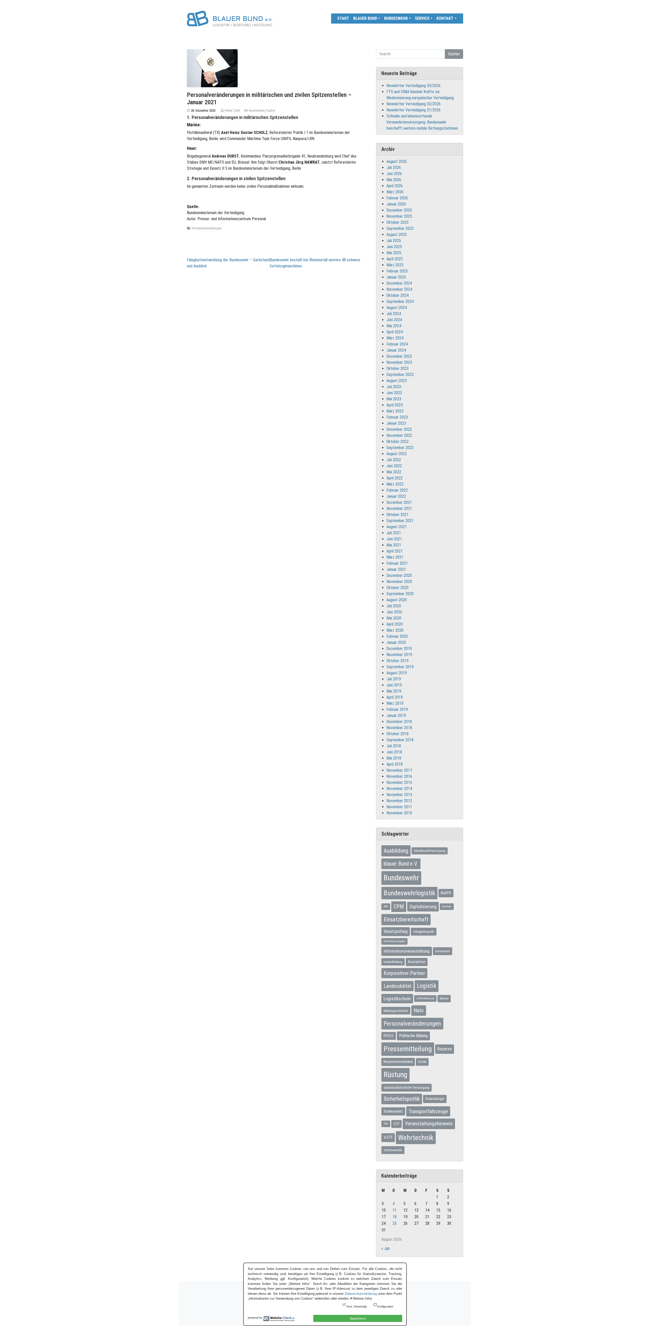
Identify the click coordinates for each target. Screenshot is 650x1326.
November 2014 (399, 788)
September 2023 (400, 374)
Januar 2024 (396, 350)
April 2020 (394, 624)
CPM (399, 906)
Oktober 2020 (397, 587)
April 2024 (394, 332)
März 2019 (394, 703)
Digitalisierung (423, 906)
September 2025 (400, 228)
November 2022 (399, 435)
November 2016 (399, 776)
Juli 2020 (393, 606)
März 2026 (394, 192)
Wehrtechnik (415, 1137)
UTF (396, 1124)
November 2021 (399, 508)
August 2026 (396, 161)
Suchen (454, 53)
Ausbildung (396, 850)
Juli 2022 (393, 459)
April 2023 (394, 405)
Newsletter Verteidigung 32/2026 (413, 103)
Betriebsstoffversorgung (429, 851)
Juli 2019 (393, 679)
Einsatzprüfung (396, 931)
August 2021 (396, 526)
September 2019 (400, 666)
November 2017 (399, 770)
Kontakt (444, 18)
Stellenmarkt (393, 1111)
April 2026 (394, 185)
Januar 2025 (396, 277)
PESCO (389, 1036)
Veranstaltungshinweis (429, 1124)
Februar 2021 (397, 563)
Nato (419, 1010)
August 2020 (396, 599)
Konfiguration (385, 1306)
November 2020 (399, 581)
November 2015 (399, 782)
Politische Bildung (413, 1035)
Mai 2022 (393, 472)
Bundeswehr (396, 18)
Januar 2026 (396, 204)
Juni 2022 (394, 465)
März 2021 (394, 557)
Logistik (426, 985)
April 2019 (394, 697)
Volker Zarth (232, 110)
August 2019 (396, 672)
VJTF (388, 1137)
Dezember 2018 (399, 721)
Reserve (444, 1049)
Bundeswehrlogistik (409, 893)
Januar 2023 (396, 423)
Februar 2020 (397, 636)
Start (343, 18)
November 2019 (399, 654)
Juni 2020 (394, 612)
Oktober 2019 (397, 660)
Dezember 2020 (399, 575)
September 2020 (400, 593)
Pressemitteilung (408, 1049)
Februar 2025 (397, 271)
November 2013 (399, 794)
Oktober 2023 (397, 368)
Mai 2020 (393, 618)
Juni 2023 (394, 392)
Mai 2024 (393, 325)
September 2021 (400, 520)
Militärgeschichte (396, 1011)
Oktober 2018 (397, 733)
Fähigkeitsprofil (423, 931)
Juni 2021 (394, 539)
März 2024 (394, 338)
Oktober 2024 (397, 295)
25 (395, 1223)
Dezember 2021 (399, 502)
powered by (255, 1317)
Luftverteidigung (425, 998)
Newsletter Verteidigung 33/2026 (413, 85)
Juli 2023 (393, 386)
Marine (444, 998)
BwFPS (446, 893)
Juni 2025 (394, 246)
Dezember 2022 (399, 429)
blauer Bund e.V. (401, 863)
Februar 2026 (397, 198)
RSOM (422, 1062)
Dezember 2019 (399, 648)
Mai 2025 (393, 252)
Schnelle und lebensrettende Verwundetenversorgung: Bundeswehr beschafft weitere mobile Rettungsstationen (422, 122)
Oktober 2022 (397, 441)
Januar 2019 (396, 715)
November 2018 (399, 727)
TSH (386, 1123)
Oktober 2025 (397, 222)
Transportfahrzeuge (428, 1111)
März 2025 (394, 265)
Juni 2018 (394, 752)
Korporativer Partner (404, 973)
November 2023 (399, 362)
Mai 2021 (393, 545)
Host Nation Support (394, 941)
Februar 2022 (397, 490)
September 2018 (400, 739)
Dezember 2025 (399, 210)
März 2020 (394, 630)
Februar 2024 (397, 344)
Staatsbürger (434, 1099)
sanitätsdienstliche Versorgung (406, 1088)
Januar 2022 (396, 496)
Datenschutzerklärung (361, 1294)
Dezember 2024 (399, 283)
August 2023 (396, 380)
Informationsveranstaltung (407, 951)
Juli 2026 (393, 167)
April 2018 (394, 764)
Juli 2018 (393, 746)
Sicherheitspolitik (402, 1099)
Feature (270, 110)
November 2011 (399, 806)
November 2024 (399, 289)
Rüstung (395, 1074)
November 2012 (399, 800)
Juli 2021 (393, 532)
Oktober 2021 (397, 514)
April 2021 (394, 551)
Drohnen (446, 906)
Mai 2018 (393, 758)
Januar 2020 (396, 642)
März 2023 (394, 411)
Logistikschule (397, 998)
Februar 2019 (397, 709)
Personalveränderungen (207, 228)
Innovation (442, 951)
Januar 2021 (396, 569)
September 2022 (400, 447)
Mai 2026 (393, 179)
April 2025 (394, 258)
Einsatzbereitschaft (406, 919)
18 (395, 1216)
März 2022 (394, 484)
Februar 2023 (397, 417)
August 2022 (396, 453)
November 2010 (399, 813)
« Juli (385, 1248)
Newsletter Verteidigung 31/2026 (413, 110)
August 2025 (396, 234)
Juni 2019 (394, 685)
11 (395, 1210)
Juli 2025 (393, 240)
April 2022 (394, 478)
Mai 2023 (393, 399)
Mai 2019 (393, 691)
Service (422, 18)
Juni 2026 (394, 173)
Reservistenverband (398, 1061)
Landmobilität (397, 986)
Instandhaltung (393, 962)
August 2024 (396, 307)
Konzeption (416, 961)
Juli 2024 (393, 313)
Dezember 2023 (399, 356)
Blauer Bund (365, 18)
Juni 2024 (394, 319)
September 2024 (400, 301)
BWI (386, 906)
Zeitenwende (393, 1150)
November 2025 (399, 216)
